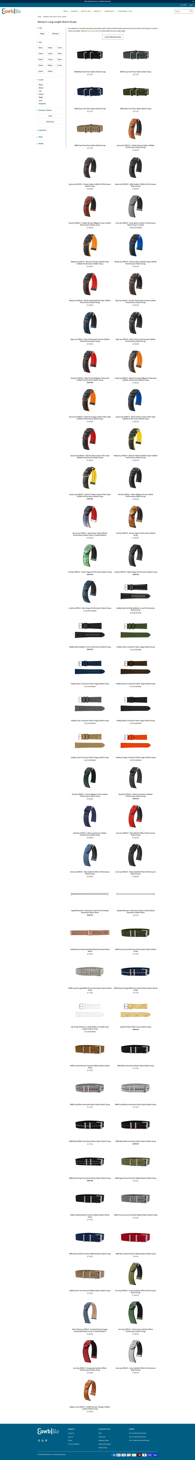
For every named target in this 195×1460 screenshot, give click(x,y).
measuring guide (94, 31)
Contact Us (71, 1433)
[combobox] (184, 11)
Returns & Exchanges (105, 1444)
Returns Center (103, 1447)
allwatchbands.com (47, 1454)
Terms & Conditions (73, 1444)
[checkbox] (42, 34)
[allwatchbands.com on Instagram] (42, 1441)
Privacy (70, 1440)
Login (184, 5)
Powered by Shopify (59, 1454)
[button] (66, 11)
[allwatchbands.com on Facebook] (39, 1441)
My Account (102, 1437)
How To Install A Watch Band (137, 1437)
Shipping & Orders (104, 1440)
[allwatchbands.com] (11, 11)
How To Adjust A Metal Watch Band (139, 1440)
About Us (70, 1437)
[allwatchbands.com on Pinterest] (46, 1441)
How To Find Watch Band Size (137, 1433)
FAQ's (100, 1433)
